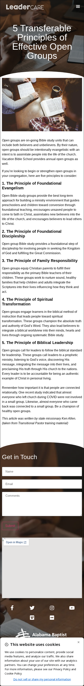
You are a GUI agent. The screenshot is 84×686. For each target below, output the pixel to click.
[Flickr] (52, 618)
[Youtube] (72, 608)
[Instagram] (52, 608)
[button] (78, 6)
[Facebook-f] (12, 608)
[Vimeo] (32, 618)
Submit (10, 525)
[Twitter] (32, 608)
